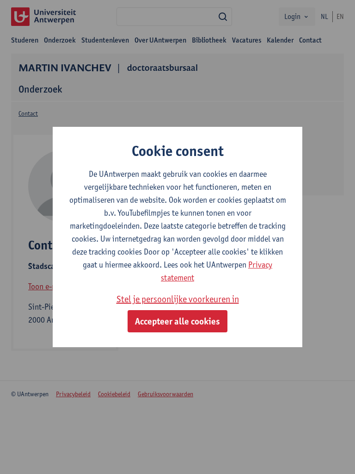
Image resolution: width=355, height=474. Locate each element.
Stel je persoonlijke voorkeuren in (177, 299)
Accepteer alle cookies (177, 321)
